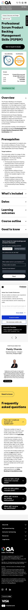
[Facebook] (6, 589)
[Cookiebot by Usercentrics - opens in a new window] (19, 287)
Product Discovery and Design (11, 15)
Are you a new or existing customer (11, 246)
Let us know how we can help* (10, 252)
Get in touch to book (13, 47)
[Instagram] (2, 590)
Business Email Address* (8, 268)
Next (14, 276)
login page (20, 434)
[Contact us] (19, 3)
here (12, 452)
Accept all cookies (14, 317)
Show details (19, 312)
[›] (15, 338)
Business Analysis (7, 9)
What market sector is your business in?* (13, 262)
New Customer (7, 248)
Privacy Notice (12, 583)
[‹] (12, 338)
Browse (8, 7)
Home (3, 7)
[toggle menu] (25, 2)
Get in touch (27, 21)
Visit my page (7, 381)
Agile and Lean (6, 18)
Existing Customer (20, 248)
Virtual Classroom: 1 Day (8, 88)
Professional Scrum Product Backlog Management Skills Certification (14, 130)
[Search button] (17, 3)
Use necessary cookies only (14, 322)
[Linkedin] (10, 590)
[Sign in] (22, 3)
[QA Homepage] (6, 2)
